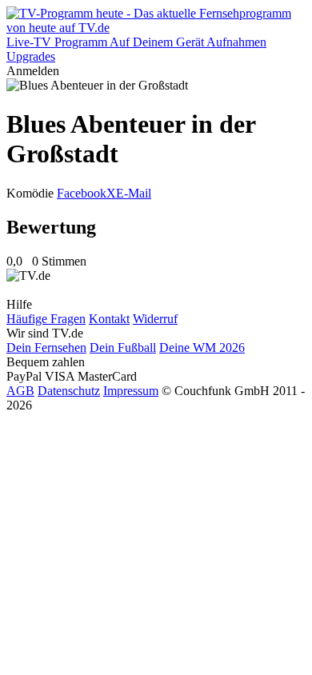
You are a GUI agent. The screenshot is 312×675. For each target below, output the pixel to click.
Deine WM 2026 (202, 347)
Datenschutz (69, 390)
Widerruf (155, 319)
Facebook (81, 193)
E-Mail (133, 193)
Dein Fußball (123, 347)
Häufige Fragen (46, 319)
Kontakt (109, 319)
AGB (20, 390)
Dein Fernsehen (46, 347)
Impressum (130, 390)
